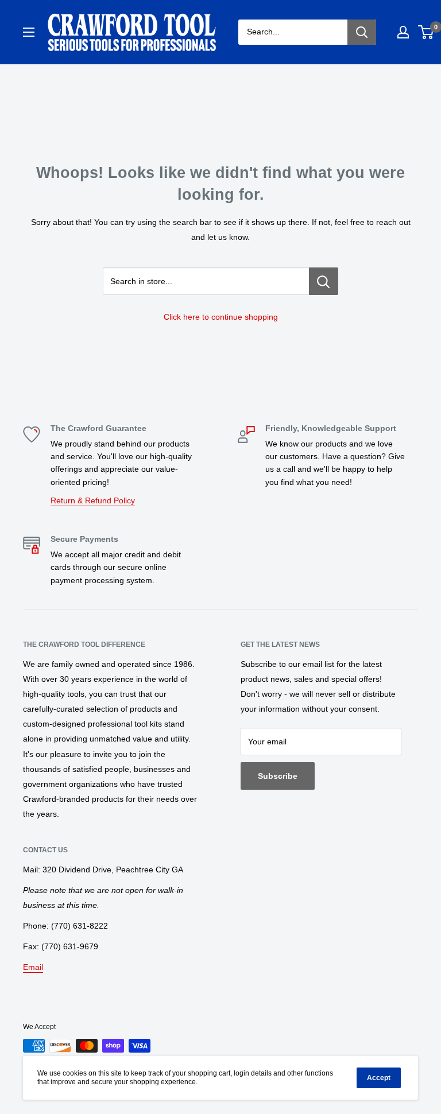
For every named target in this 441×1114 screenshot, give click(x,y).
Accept (378, 1078)
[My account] (403, 32)
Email (33, 967)
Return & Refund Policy (93, 500)
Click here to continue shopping (221, 316)
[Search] (361, 32)
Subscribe (277, 776)
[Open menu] (28, 32)
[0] (426, 32)
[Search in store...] (323, 281)
